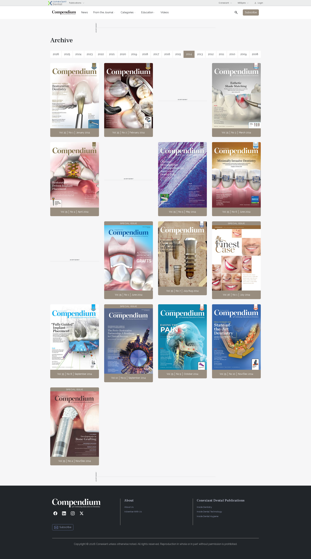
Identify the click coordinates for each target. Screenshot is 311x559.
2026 (56, 54)
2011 (221, 54)
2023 (90, 54)
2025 (67, 54)
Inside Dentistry (204, 507)
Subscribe (65, 527)
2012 (211, 54)
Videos (165, 12)
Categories (127, 12)
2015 (178, 54)
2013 (200, 54)
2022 (101, 54)
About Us (128, 507)
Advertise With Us (133, 511)
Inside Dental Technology (209, 511)
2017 (156, 54)
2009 (243, 54)
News (84, 12)
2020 (123, 54)
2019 (134, 54)
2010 (232, 54)
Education (147, 12)
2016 (167, 54)
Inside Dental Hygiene (207, 516)
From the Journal (103, 12)
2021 (112, 54)
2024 (78, 54)
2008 (255, 54)
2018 (145, 54)
